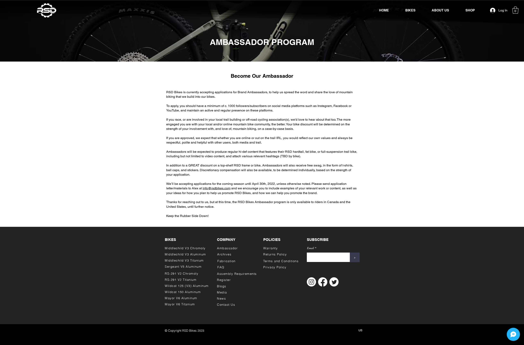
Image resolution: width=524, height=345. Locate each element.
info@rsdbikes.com (216, 188)
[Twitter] (334, 282)
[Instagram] (311, 282)
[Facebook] (322, 282)
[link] (515, 10)
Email (310, 248)
